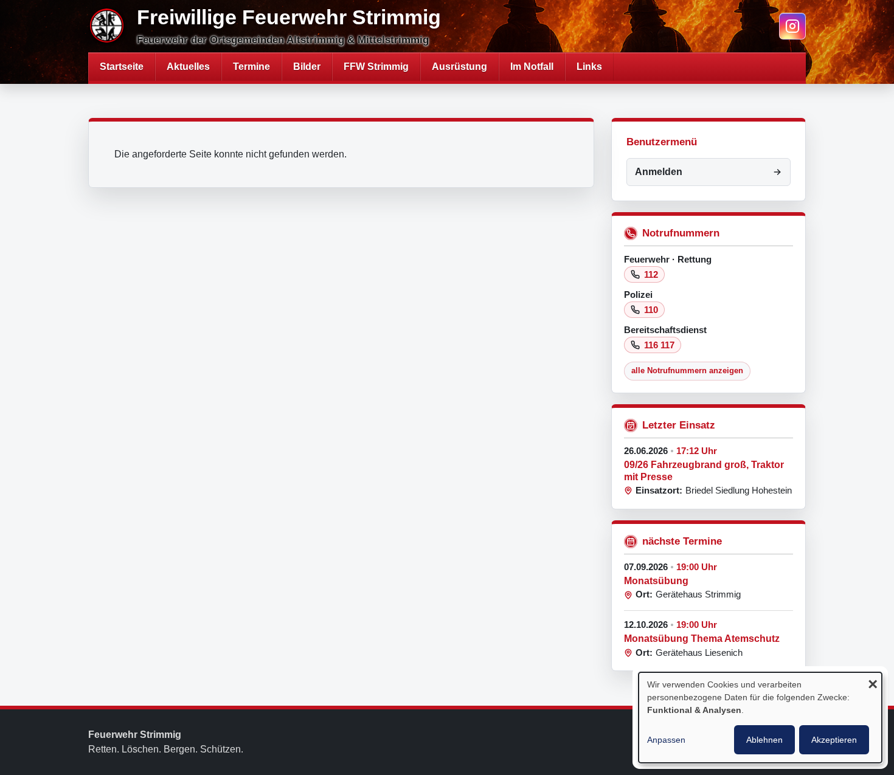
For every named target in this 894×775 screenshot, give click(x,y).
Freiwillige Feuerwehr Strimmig (289, 17)
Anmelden (658, 172)
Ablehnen (764, 740)
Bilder (307, 66)
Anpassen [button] (666, 740)
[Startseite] (107, 26)
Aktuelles (188, 66)
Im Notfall (531, 66)
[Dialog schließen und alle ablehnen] (873, 685)
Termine (251, 66)
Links (589, 66)
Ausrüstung (459, 66)
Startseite (122, 66)
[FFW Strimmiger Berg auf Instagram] (792, 26)
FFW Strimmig (376, 66)
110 (651, 310)
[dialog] (760, 717)
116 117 (659, 345)
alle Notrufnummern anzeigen (687, 370)
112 (651, 274)
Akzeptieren (834, 740)
